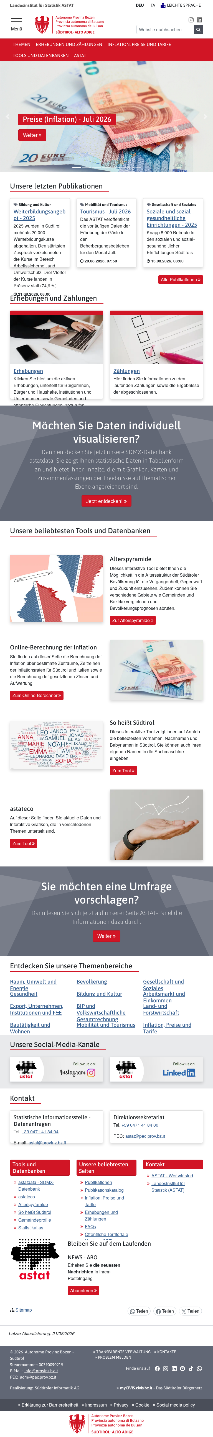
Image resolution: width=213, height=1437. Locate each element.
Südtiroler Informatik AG (57, 1388)
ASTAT (80, 55)
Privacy (120, 1405)
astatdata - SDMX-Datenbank (36, 1185)
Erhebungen (28, 371)
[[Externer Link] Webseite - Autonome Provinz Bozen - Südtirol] (70, 25)
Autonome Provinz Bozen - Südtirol (42, 1355)
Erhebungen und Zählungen (69, 44)
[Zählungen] (156, 339)
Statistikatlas (30, 1227)
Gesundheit (23, 993)
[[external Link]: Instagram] (56, 1069)
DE (140, 5)
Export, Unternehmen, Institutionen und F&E (36, 1009)
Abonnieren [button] (82, 1290)
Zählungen (126, 371)
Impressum (95, 1405)
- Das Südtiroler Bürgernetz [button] (160, 1388)
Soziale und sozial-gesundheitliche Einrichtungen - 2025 (172, 218)
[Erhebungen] (56, 339)
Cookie (141, 1405)
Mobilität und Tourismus (106, 1024)
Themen (22, 44)
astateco (26, 1196)
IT (152, 5)
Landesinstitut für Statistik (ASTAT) (168, 1186)
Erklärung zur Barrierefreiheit (49, 1405)
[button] (190, 20)
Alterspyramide (33, 1204)
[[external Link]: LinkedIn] (156, 1069)
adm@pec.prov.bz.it (38, 1377)
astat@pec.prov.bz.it (145, 1136)
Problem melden (114, 1357)
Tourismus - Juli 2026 (105, 211)
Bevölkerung (92, 981)
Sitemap (24, 1310)
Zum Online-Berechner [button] (35, 695)
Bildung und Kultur (99, 993)
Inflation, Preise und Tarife (139, 44)
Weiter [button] (31, 135)
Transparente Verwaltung (123, 1352)
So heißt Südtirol (34, 1212)
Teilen (141, 1311)
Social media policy (175, 1405)
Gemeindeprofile (34, 1220)
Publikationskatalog (104, 1190)
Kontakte (166, 1352)
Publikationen (98, 1182)
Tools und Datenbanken (41, 55)
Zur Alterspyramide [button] (131, 620)
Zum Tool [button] (122, 770)
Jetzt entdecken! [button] (105, 500)
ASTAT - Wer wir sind (172, 1175)
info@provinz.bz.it (41, 1370)
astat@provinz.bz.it (47, 1142)
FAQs (90, 1226)
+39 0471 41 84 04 (40, 1131)
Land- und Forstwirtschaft (161, 1009)
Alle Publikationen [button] (179, 279)
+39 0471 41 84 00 (139, 1125)
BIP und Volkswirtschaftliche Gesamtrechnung (101, 1012)
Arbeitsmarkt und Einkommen (164, 996)
